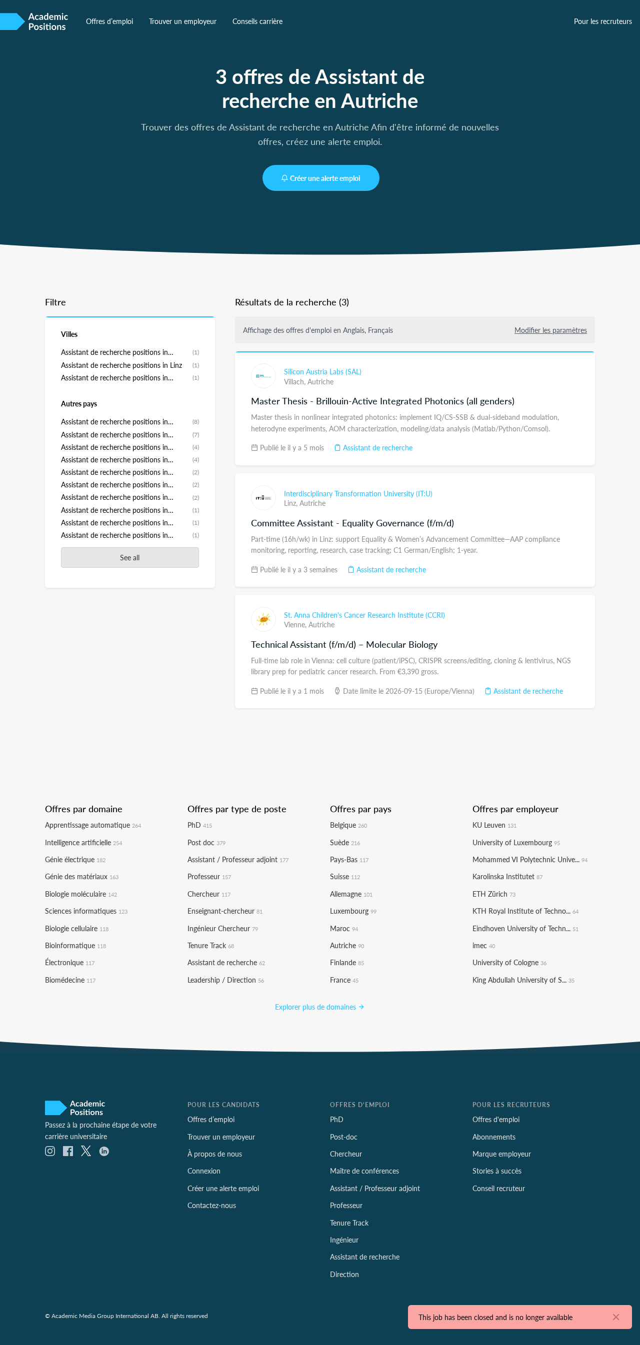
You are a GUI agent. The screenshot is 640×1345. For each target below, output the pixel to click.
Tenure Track (211, 945)
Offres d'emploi (496, 1119)
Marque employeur (501, 1154)
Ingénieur (344, 1240)
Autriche (321, 381)
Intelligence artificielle (83, 842)
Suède (345, 842)
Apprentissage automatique (93, 825)
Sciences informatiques (86, 911)
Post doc (207, 842)
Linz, (292, 503)
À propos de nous (215, 1154)
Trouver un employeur (182, 21)
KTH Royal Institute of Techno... (525, 911)
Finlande (347, 962)
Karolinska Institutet (507, 876)
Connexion (204, 1171)
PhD (200, 825)
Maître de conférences (364, 1171)
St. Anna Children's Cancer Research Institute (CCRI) (364, 615)
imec (483, 945)
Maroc (344, 928)
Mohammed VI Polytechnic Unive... (530, 859)
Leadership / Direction (226, 980)
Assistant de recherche (376, 447)
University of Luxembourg (516, 842)
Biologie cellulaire (76, 928)
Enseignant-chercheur (225, 911)
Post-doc (344, 1137)
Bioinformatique (75, 945)
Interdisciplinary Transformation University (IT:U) (358, 493)
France (344, 980)
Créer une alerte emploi (325, 178)
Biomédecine (70, 980)
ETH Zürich (494, 894)
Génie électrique (75, 859)
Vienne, (296, 624)
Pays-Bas (349, 859)
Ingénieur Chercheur (223, 928)
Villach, (296, 381)
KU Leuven (494, 825)
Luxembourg (353, 911)
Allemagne (351, 894)
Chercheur (209, 894)
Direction (344, 1274)
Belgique (348, 825)
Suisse (345, 876)
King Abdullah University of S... (523, 980)
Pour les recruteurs (603, 21)
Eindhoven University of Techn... (525, 928)
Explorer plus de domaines (316, 1007)
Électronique (69, 962)
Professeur (209, 876)
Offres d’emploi (109, 21)
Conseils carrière (257, 21)
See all (130, 557)
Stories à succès (497, 1171)
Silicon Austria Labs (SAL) (323, 371)
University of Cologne (509, 962)
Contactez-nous (212, 1205)
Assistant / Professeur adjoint (238, 859)
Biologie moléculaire (81, 894)
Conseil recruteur (498, 1188)
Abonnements (494, 1137)
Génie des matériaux (81, 876)
